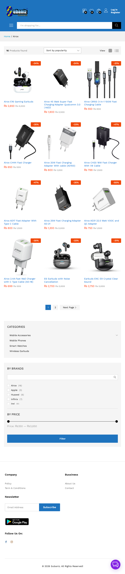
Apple (14, 390)
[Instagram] (12, 542)
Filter (63, 438)
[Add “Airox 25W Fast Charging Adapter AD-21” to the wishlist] (69, 215)
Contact (69, 488)
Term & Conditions (15, 488)
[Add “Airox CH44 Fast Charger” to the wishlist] (29, 157)
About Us (70, 483)
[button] (14, 96)
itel (13, 403)
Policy (8, 483)
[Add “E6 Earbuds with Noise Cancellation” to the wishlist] (69, 273)
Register (115, 12)
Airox (14, 385)
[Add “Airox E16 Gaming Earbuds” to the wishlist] (29, 96)
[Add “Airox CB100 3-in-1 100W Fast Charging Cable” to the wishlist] (109, 96)
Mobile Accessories (20, 335)
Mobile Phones (18, 340)
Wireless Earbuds (19, 351)
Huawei (15, 394)
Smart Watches (18, 346)
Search (116, 25)
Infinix (14, 399)
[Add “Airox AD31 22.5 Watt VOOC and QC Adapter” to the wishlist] (109, 215)
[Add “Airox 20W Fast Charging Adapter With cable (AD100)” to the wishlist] (69, 157)
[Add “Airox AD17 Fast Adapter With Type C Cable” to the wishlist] (29, 215)
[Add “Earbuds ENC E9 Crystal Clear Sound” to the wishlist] (109, 273)
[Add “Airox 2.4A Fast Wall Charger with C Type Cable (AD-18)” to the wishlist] (29, 273)
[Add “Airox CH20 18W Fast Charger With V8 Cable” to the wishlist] (109, 157)
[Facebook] (6, 542)
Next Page (69, 307)
